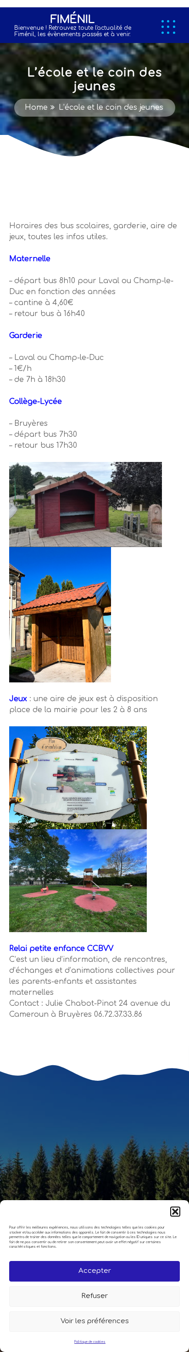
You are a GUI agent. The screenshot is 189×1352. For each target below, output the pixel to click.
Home (36, 107)
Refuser (94, 1296)
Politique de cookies (90, 1342)
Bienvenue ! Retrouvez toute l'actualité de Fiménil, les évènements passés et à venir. (72, 31)
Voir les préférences (95, 1321)
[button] (175, 1211)
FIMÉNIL (72, 19)
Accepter (94, 1271)
